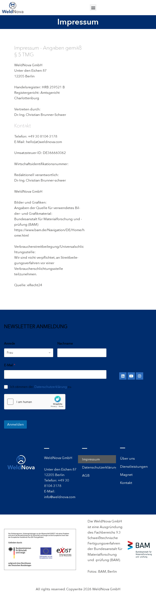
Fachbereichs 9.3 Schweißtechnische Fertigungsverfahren (104, 537)
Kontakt (126, 483)
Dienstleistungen (134, 466)
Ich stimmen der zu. (41, 387)
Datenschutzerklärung (50, 387)
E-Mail (9, 365)
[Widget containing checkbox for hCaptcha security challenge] (34, 401)
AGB (86, 475)
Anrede (9, 343)
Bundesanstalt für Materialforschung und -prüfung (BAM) (105, 554)
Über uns (127, 458)
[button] (93, 7)
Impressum (91, 459)
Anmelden (15, 424)
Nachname (65, 343)
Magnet (126, 475)
